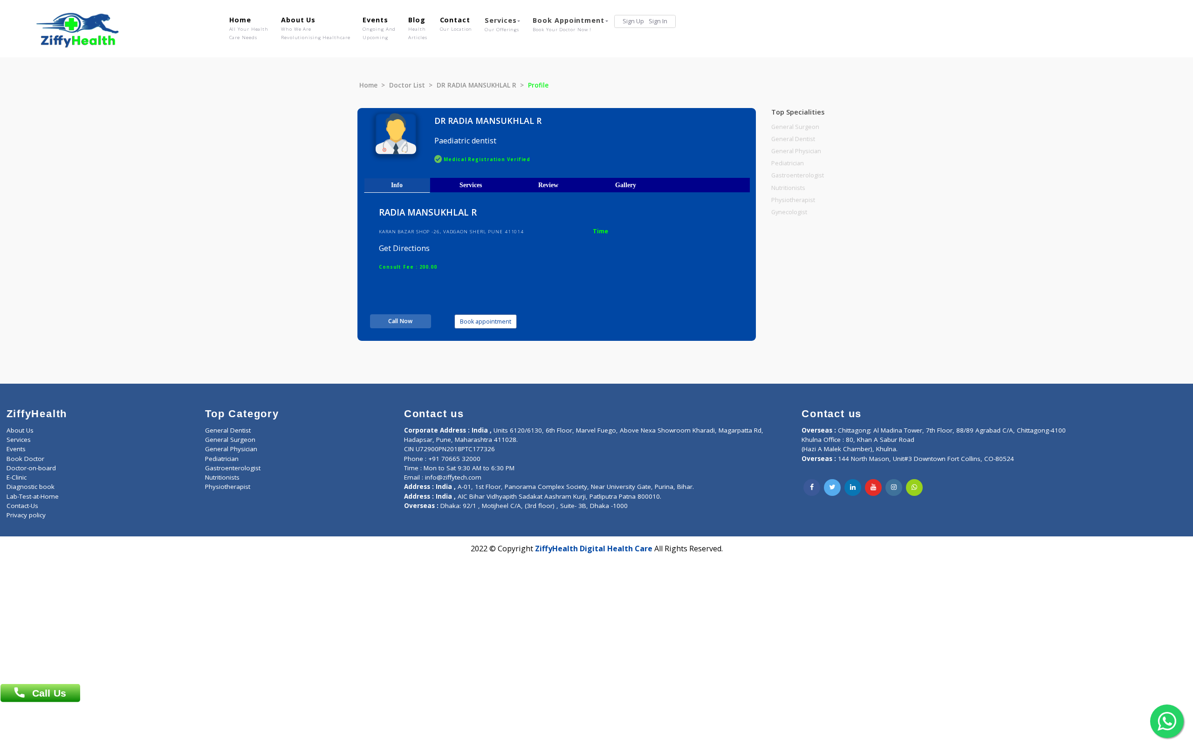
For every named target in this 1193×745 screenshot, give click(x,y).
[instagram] (893, 487)
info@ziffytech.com (453, 477)
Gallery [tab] (625, 185)
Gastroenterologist (797, 175)
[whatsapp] (914, 487)
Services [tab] (470, 185)
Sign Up (633, 21)
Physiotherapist (793, 200)
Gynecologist (789, 212)
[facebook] (811, 487)
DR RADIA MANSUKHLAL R (476, 85)
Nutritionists (788, 188)
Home (249, 28)
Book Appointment (568, 24)
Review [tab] (548, 185)
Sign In (658, 21)
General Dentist (793, 139)
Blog (417, 28)
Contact (456, 23)
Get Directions (404, 248)
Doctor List (407, 85)
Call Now (400, 321)
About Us (315, 28)
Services (502, 24)
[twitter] (832, 487)
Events (379, 28)
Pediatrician (787, 163)
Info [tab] (397, 185)
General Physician (796, 151)
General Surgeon (795, 127)
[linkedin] (852, 487)
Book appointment (485, 321)
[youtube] (873, 487)
